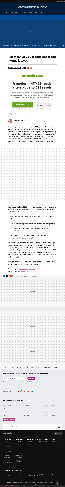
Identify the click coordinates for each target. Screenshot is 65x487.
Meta (29, 45)
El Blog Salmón (19, 457)
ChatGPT (7, 45)
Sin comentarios (15, 67)
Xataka (5, 441)
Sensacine (30, 441)
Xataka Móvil (7, 444)
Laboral (26, 412)
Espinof (29, 444)
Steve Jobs (23, 45)
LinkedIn (31, 391)
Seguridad (27, 408)
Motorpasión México (54, 473)
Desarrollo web (7, 12)
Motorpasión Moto (55, 444)
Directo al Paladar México (43, 473)
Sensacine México (32, 473)
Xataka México (7, 473)
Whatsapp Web (60, 45)
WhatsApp (27, 415)
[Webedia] (61, 1)
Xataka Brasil (7, 475)
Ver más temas (9, 419)
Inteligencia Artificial (50, 415)
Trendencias (7, 457)
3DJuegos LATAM (20, 473)
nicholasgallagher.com (27, 269)
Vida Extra (18, 444)
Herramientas (7, 408)
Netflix (5, 415)
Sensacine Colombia (32, 475)
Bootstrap (25, 271)
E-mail (31, 68)
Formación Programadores (24, 12)
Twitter (59, 13)
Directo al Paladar (43, 441)
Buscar (58, 426)
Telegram (21, 391)
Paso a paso (7, 405)
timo (45, 412)
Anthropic (15, 45)
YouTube (36, 45)
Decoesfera (7, 460)
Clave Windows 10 (36, 367)
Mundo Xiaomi (7, 451)
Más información (10, 485)
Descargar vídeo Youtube (50, 367)
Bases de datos (40, 12)
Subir (56, 433)
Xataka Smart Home (9, 448)
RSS (24, 391)
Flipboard (28, 68)
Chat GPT (18, 367)
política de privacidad (26, 381)
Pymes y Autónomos (18, 460)
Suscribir (31, 378)
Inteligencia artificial (49, 405)
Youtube (17, 391)
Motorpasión (54, 441)
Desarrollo (34, 276)
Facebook (62, 13)
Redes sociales (8, 412)
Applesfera (7, 446)
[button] (19, 120)
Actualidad (27, 405)
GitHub (53, 254)
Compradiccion (8, 462)
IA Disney (26, 367)
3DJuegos (18, 441)
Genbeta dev (32, 7)
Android (52, 45)
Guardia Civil (44, 45)
